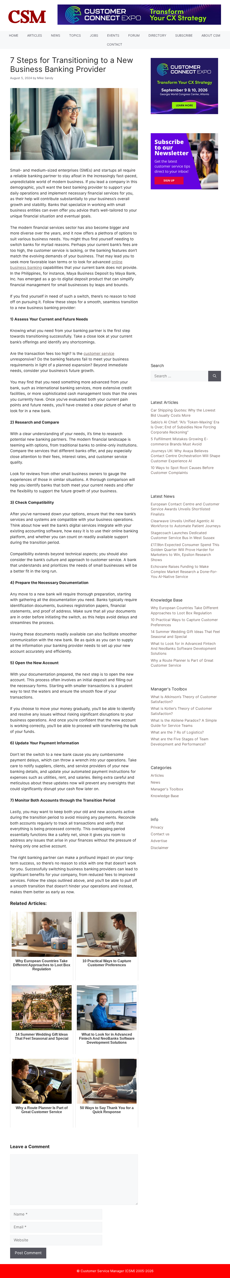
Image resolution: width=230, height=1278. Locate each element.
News (55, 35)
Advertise (159, 840)
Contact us (160, 834)
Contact (114, 44)
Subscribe (183, 35)
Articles (34, 35)
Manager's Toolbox (167, 789)
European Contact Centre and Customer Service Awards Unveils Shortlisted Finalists (185, 509)
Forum (133, 35)
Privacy (157, 827)
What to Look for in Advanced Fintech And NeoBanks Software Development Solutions (183, 648)
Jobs (94, 35)
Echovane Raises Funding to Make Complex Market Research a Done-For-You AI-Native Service (184, 571)
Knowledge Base (165, 796)
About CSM (210, 35)
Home (13, 35)
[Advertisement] (184, 275)
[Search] (214, 376)
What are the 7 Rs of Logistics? (177, 732)
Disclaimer (159, 847)
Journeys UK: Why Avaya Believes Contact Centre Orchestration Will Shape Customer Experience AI (185, 456)
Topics (75, 35)
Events (113, 35)
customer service (99, 353)
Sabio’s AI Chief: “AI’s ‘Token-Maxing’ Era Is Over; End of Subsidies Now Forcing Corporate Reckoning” (185, 427)
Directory (157, 35)
